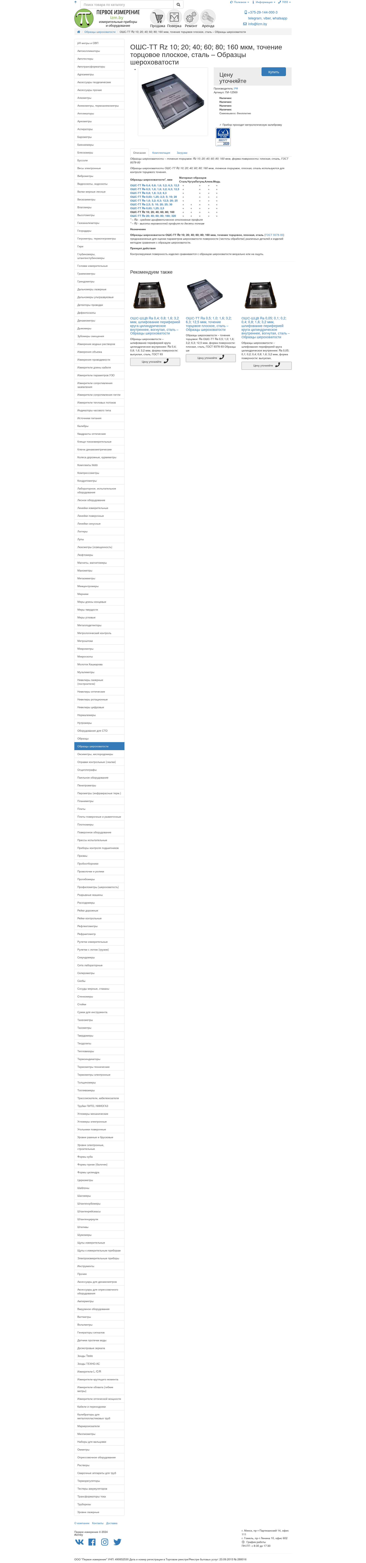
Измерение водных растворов (96, 344)
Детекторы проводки (90, 305)
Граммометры (86, 273)
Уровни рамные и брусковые (95, 1137)
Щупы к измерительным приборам (99, 1250)
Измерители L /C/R (89, 1371)
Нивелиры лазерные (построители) (90, 681)
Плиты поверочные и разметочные (99, 816)
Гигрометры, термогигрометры (96, 238)
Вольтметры (84, 1324)
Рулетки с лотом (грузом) (93, 949)
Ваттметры (84, 1317)
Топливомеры (86, 1090)
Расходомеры (86, 902)
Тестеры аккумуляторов (92, 1488)
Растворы (83, 1465)
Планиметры (85, 801)
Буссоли (82, 160)
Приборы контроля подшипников (98, 848)
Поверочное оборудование (94, 832)
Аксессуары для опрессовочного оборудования (97, 1291)
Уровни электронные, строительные (90, 1147)
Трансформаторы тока (91, 1496)
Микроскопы (85, 656)
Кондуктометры (87, 480)
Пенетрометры (86, 785)
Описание (139, 152)
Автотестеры (85, 58)
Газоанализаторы (88, 223)
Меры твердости (87, 609)
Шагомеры (84, 1195)
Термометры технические (93, 1067)
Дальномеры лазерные (91, 289)
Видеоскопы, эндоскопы (92, 184)
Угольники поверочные (91, 1129)
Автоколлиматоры (88, 51)
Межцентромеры (88, 586)
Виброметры (85, 176)
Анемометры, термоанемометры (98, 105)
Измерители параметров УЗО (96, 375)
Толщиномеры (86, 1082)
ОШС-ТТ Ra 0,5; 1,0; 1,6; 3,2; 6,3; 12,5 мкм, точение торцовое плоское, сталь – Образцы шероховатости (209, 323)
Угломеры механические (92, 1113)
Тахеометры (85, 1020)
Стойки (81, 1004)
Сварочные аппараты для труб (96, 1473)
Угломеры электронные (92, 1121)
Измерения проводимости (93, 359)
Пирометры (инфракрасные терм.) (99, 793)
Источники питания (89, 418)
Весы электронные (89, 168)
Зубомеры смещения (90, 336)
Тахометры (84, 1027)
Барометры (84, 137)
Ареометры (84, 121)
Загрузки (182, 152)
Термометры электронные (93, 1074)
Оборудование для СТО (92, 730)
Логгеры (82, 531)
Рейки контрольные (89, 918)
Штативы (82, 1227)
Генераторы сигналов (90, 1332)
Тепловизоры (85, 1051)
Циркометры (85, 1180)
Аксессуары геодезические (94, 82)
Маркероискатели (88, 1426)
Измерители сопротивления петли (98, 394)
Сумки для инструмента (92, 1012)
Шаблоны (83, 1188)
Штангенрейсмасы (89, 1211)
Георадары (84, 230)
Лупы (80, 539)
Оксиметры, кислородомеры (95, 754)
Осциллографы (87, 769)
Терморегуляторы (88, 1481)
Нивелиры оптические (91, 691)
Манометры (84, 570)
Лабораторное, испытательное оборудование (96, 490)
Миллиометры (86, 1434)
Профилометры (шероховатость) (98, 887)
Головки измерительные (92, 266)
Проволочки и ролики (90, 871)
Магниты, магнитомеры (92, 562)
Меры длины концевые (91, 602)
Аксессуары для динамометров (97, 1281)
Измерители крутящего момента (97, 1379)
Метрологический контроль (94, 633)
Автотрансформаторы (91, 66)
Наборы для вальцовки (91, 1441)
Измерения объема (89, 352)
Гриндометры (85, 281)
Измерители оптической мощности (99, 1399)
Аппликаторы (85, 113)
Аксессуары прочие (89, 90)
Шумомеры (84, 1235)
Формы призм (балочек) (92, 1164)
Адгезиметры (85, 74)
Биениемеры (85, 144)
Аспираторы (85, 129)
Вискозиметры (86, 199)
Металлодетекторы (89, 625)
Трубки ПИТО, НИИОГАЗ (92, 1106)
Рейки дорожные (87, 910)
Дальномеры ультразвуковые (95, 297)
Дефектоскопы (86, 312)
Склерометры (86, 973)
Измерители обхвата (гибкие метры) (95, 1389)
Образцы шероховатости (92, 746)
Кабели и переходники (91, 1406)
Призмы (82, 855)
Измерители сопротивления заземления (94, 385)
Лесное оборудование (91, 500)
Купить (273, 71)
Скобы (81, 981)
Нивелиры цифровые (90, 707)
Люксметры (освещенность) (94, 547)
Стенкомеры (85, 996)
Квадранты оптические (91, 434)
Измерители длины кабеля (94, 367)
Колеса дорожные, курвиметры (96, 457)
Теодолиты (84, 1043)
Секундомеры (86, 957)
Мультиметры (85, 672)
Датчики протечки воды (91, 1340)
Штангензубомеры (88, 1203)
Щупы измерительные (91, 1242)
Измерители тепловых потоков (96, 402)
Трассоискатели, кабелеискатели (98, 1098)
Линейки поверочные (90, 516)
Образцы (83, 738)
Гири (80, 246)
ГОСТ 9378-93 (274, 235)
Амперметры (85, 1301)
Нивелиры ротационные (92, 699)
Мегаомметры (86, 578)
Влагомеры (84, 207)
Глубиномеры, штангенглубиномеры (90, 256)
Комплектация (161, 152)
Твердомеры (85, 1035)
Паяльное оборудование (92, 777)
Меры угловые (86, 617)
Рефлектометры (87, 926)
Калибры (82, 426)
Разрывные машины (90, 895)
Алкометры (84, 98)
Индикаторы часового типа (94, 410)
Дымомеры (84, 328)
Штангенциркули (87, 1219)
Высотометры (86, 215)
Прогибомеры (86, 879)
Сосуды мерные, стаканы (93, 988)
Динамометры (86, 320)
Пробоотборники (87, 863)
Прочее (82, 1274)
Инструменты (85, 1266)
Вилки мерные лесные (91, 191)
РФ (236, 88)
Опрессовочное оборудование (96, 1457)
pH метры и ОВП (87, 43)
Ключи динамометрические (94, 449)
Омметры (83, 1449)
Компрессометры (88, 473)
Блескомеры (85, 152)
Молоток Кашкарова (90, 664)
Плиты (81, 809)
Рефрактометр (86, 934)
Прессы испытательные (92, 840)
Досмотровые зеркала (91, 1348)
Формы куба (85, 1156)
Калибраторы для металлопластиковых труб (93, 1416)
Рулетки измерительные (92, 941)
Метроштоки (85, 641)
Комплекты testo (87, 465)
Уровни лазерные (88, 1512)
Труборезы (84, 1504)
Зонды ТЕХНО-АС (88, 1363)
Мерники (82, 594)
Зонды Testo (85, 1356)
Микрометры (85, 648)
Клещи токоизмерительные (94, 441)
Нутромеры (84, 723)
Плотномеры (85, 824)
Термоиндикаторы (88, 1059)
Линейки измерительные (92, 508)
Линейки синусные (89, 523)
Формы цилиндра (88, 1172)
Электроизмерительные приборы (98, 1258)
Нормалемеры (86, 715)
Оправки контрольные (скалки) (96, 762)
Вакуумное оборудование (93, 1309)
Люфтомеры (85, 555)
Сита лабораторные (90, 965)
